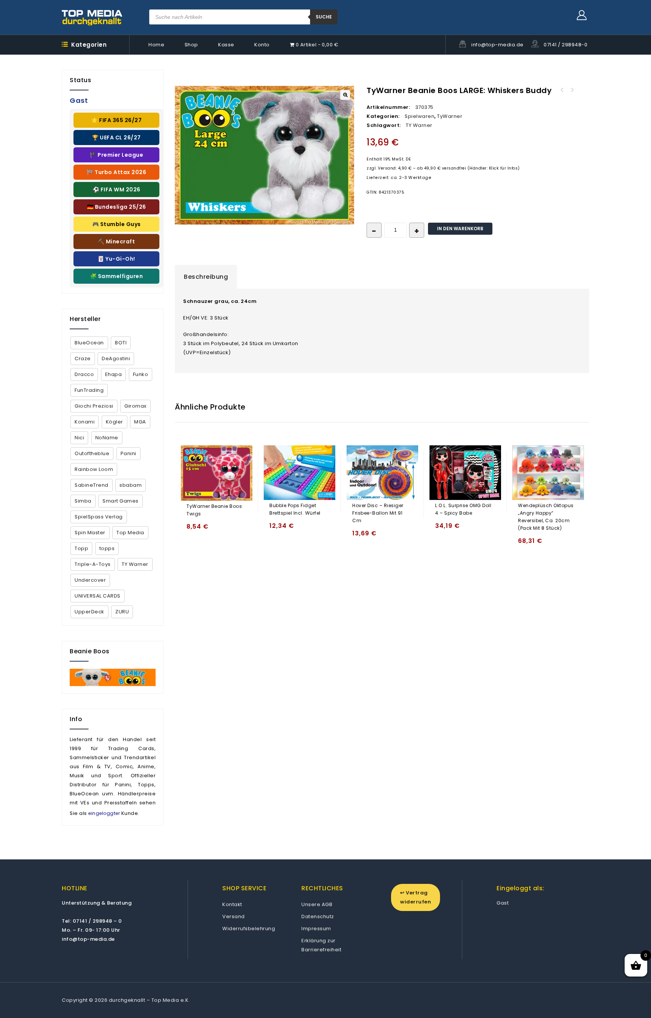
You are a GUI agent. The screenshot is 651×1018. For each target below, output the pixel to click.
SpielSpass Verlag (99, 516)
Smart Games (120, 500)
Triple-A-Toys (93, 564)
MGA (140, 421)
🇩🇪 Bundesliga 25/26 (116, 207)
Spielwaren (419, 116)
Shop (191, 44)
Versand (233, 916)
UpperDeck (89, 611)
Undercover (90, 580)
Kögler (114, 421)
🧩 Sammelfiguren (116, 276)
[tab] (206, 277)
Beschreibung (206, 276)
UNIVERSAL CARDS (98, 595)
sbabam (130, 485)
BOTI (121, 342)
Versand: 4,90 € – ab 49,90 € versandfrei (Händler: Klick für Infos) (449, 168)
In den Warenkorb (460, 228)
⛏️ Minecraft (116, 241)
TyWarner (449, 116)
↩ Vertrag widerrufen (415, 897)
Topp (81, 548)
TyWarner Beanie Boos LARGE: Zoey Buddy (572, 90)
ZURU (122, 611)
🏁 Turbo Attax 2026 (116, 172)
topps (107, 548)
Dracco (84, 374)
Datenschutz (317, 916)
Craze (83, 358)
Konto (262, 44)
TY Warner (419, 125)
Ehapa (113, 374)
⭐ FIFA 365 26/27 (116, 120)
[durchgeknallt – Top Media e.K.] (92, 17)
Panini (128, 453)
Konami (85, 421)
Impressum (316, 928)
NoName (106, 437)
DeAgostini (116, 358)
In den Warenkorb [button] (193, 530)
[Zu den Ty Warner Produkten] (113, 677)
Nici (79, 437)
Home (156, 44)
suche (324, 17)
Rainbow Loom (94, 469)
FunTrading (89, 390)
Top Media (130, 532)
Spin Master (90, 532)
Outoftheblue (92, 453)
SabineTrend (91, 485)
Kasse (226, 44)
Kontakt (232, 904)
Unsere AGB (316, 904)
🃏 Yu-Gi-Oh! (116, 259)
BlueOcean (89, 342)
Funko (140, 374)
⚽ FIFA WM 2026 (117, 189)
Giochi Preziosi (94, 406)
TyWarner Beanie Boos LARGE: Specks (562, 90)
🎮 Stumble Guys (116, 224)
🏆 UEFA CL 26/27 (116, 137)
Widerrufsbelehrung (248, 928)
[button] (345, 95)
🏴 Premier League (116, 155)
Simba (83, 500)
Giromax (135, 406)
